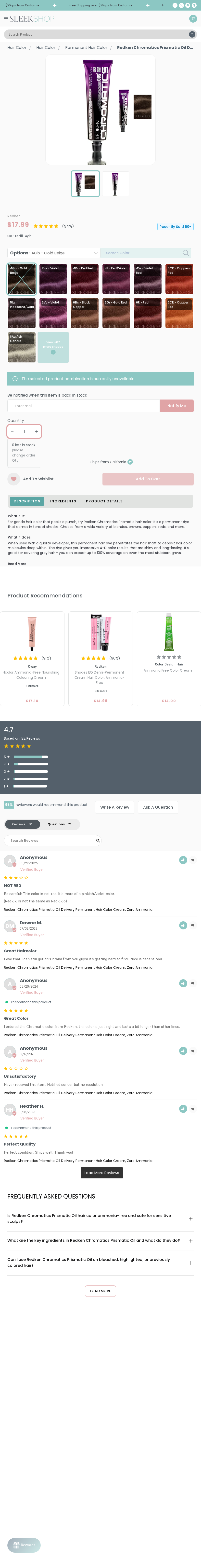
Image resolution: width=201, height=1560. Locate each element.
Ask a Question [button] (158, 807)
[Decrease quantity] (12, 431)
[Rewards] (24, 1545)
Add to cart (148, 479)
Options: (37, 253)
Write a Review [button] (114, 807)
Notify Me (176, 406)
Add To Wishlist (38, 479)
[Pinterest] (194, 5)
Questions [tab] (56, 824)
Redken (14, 216)
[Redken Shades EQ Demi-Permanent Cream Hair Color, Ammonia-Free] (101, 632)
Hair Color (16, 47)
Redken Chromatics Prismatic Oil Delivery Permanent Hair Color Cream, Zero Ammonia (78, 909)
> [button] (102, 1172)
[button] (183, 860)
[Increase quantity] (36, 431)
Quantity (15, 420)
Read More (17, 564)
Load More (100, 1290)
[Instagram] (187, 5)
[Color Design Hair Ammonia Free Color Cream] (169, 632)
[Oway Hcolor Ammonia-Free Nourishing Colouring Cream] (32, 632)
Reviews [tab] (18, 824)
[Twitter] (181, 5)
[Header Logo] (32, 18)
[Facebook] (175, 5)
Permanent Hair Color (86, 47)
